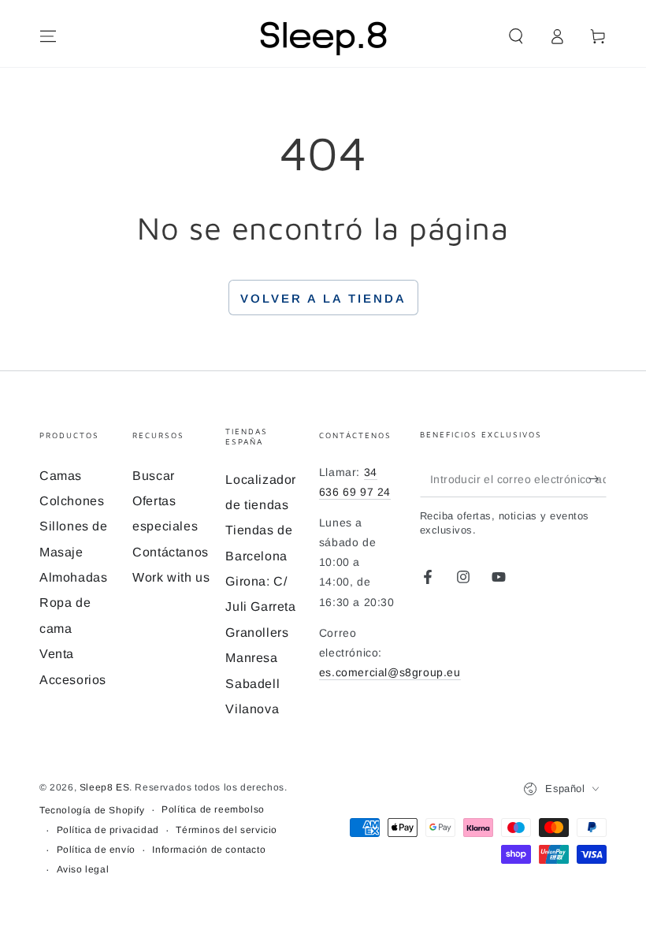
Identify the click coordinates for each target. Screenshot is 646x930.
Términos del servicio (226, 829)
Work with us (171, 577)
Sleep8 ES (104, 787)
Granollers (256, 632)
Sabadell (252, 683)
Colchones (71, 501)
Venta (56, 653)
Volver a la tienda (323, 298)
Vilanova (252, 709)
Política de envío (96, 849)
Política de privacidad (108, 829)
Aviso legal (83, 869)
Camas (60, 475)
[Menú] (48, 36)
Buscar (153, 475)
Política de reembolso (213, 809)
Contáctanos (170, 552)
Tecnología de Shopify (92, 810)
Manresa (251, 657)
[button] (516, 36)
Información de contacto (208, 849)
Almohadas (73, 577)
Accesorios (72, 679)
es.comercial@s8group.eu (390, 672)
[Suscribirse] (597, 479)
